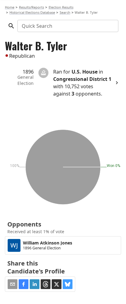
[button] (23, 284)
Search (65, 12)
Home (9, 7)
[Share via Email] (12, 284)
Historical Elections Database (32, 12)
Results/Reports (31, 7)
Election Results (61, 7)
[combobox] (67, 26)
